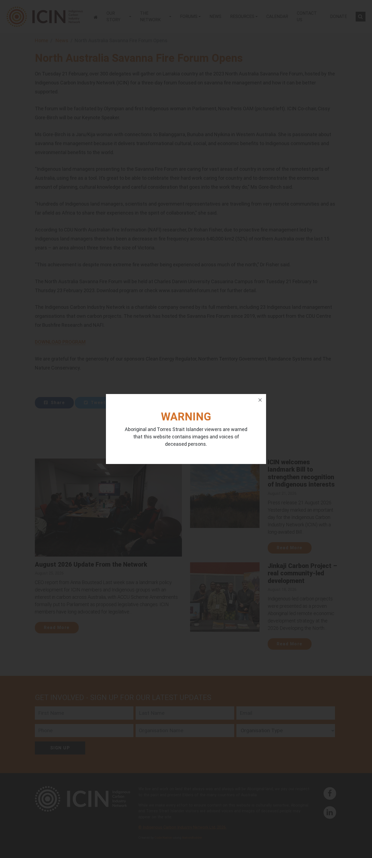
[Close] (260, 400)
